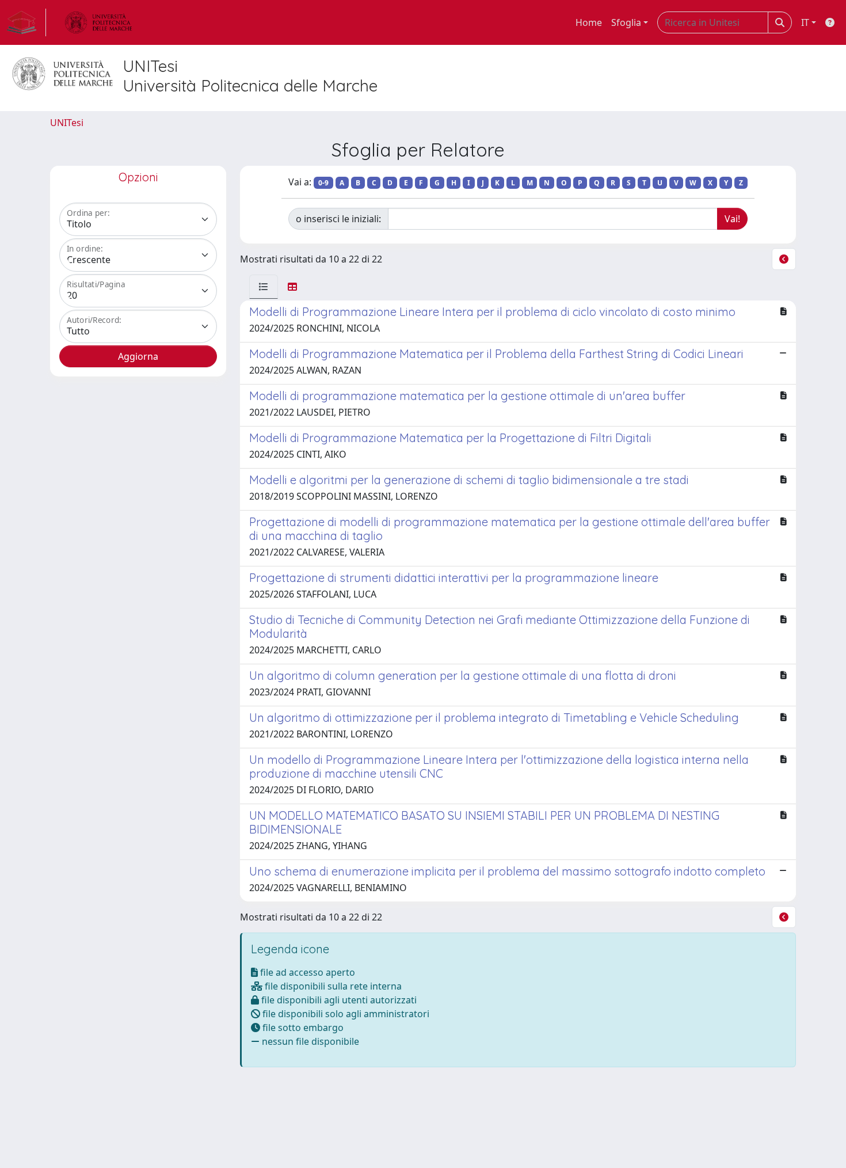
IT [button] (805, 22)
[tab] (263, 287)
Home (589, 22)
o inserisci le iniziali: (338, 218)
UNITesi (66, 122)
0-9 (323, 183)
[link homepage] (26, 22)
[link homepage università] (98, 22)
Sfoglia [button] (626, 22)
